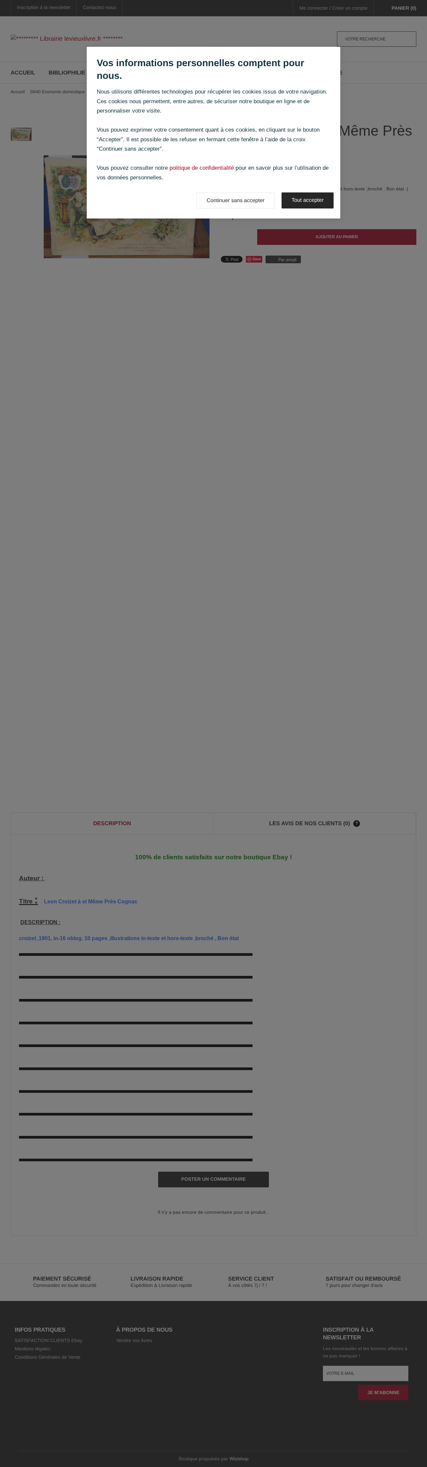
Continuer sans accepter (236, 200)
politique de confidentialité (201, 168)
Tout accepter (308, 200)
